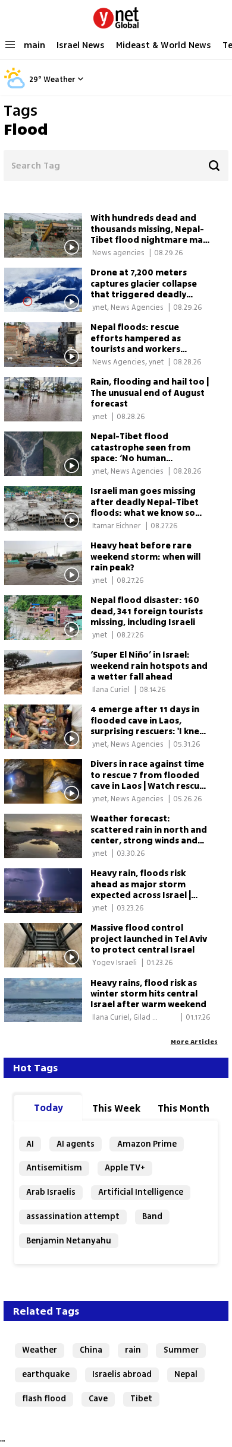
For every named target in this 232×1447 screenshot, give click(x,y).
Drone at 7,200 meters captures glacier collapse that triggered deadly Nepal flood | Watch (143, 289)
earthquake (46, 1374)
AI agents (76, 1144)
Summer (181, 1350)
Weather (59, 80)
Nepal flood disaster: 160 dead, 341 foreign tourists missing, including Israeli (146, 611)
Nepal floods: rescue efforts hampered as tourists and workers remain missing (135, 343)
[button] (80, 79)
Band (152, 1216)
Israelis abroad (122, 1374)
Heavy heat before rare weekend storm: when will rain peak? (145, 556)
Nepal (185, 1374)
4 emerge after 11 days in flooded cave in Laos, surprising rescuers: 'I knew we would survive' (148, 725)
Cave (98, 1398)
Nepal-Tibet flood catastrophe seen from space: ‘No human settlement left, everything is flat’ (149, 458)
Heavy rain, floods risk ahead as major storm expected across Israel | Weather (140, 889)
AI (30, 1144)
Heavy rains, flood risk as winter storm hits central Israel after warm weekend (148, 994)
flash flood (44, 1398)
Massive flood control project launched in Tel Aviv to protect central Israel (148, 939)
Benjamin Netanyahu (68, 1241)
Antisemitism (54, 1168)
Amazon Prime (147, 1144)
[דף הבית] (116, 15)
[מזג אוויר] (15, 86)
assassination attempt (73, 1216)
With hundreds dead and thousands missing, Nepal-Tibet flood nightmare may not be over (149, 234)
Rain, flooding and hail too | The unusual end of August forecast (149, 393)
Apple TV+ (125, 1168)
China (91, 1350)
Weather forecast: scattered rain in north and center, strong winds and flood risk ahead (148, 835)
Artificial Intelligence (140, 1192)
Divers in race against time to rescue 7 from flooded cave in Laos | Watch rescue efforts (147, 780)
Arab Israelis (51, 1192)
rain (133, 1350)
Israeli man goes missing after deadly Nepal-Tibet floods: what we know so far (144, 507)
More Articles (194, 1041)
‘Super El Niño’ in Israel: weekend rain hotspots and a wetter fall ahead (149, 666)
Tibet (141, 1398)
